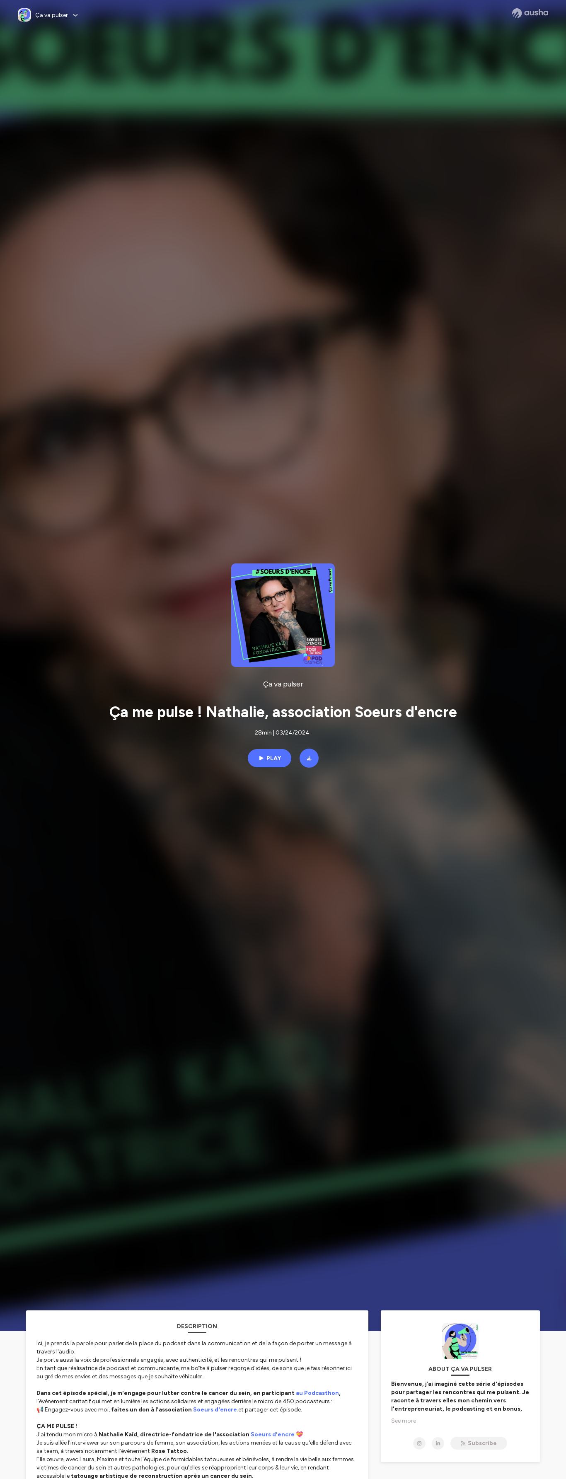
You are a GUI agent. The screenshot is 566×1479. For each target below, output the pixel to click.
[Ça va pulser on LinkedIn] (438, 1443)
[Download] (309, 758)
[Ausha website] (530, 13)
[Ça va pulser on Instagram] (419, 1443)
